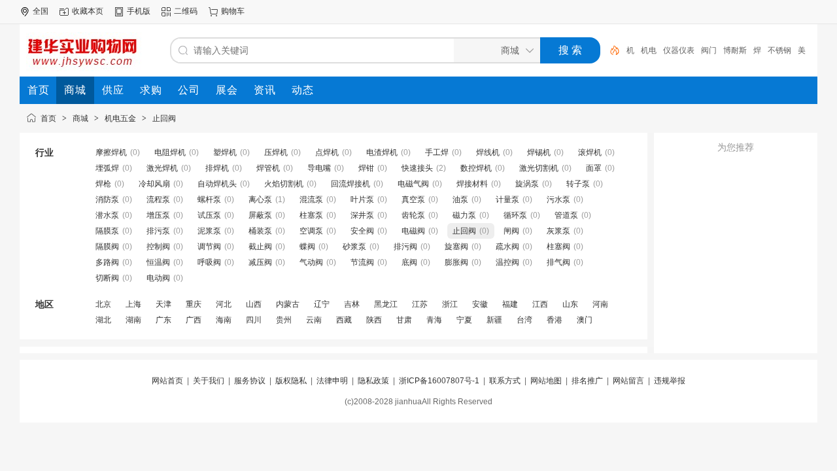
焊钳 (366, 168)
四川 (254, 319)
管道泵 (566, 215)
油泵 (460, 199)
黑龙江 (386, 304)
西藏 (344, 319)
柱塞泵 (311, 215)
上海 (133, 304)
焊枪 (103, 183)
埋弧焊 (107, 168)
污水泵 (558, 199)
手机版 (138, 11)
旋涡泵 (527, 183)
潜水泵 (107, 215)
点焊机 (327, 152)
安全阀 (362, 231)
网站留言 (628, 380)
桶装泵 (260, 231)
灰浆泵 (558, 231)
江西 (540, 304)
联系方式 (505, 380)
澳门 (584, 319)
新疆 (494, 319)
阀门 (709, 50)
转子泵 (578, 183)
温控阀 (507, 262)
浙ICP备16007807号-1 (439, 380)
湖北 (103, 319)
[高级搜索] (610, 50)
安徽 (480, 304)
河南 (600, 304)
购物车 (233, 11)
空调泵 (311, 231)
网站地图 (546, 380)
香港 (554, 319)
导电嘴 (319, 168)
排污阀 (405, 246)
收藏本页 (87, 11)
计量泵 (507, 199)
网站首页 (167, 380)
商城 (80, 118)
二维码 (185, 11)
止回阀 (164, 118)
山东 (570, 304)
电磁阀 (413, 231)
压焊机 (276, 152)
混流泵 (311, 199)
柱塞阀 (558, 246)
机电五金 (120, 118)
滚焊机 (590, 152)
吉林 (352, 304)
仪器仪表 (678, 50)
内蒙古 (287, 304)
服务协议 (249, 380)
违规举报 (669, 380)
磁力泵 (464, 215)
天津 (163, 304)
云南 (314, 319)
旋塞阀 (456, 246)
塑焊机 (225, 152)
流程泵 (158, 199)
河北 (223, 304)
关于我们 (208, 380)
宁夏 (464, 319)
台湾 (524, 319)
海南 (223, 319)
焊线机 (488, 152)
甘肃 (404, 319)
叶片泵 (362, 199)
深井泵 (362, 215)
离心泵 (260, 199)
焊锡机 (539, 152)
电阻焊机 (170, 152)
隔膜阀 (107, 246)
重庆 (193, 304)
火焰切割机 (283, 183)
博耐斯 (735, 50)
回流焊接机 (350, 183)
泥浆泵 (209, 231)
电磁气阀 (413, 183)
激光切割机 (538, 168)
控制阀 (158, 246)
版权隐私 (291, 380)
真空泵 (413, 199)
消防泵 (107, 199)
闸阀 (511, 231)
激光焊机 (162, 168)
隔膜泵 (107, 231)
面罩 (594, 168)
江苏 (420, 304)
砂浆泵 (354, 246)
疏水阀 (507, 246)
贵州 (284, 319)
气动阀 (311, 262)
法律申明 (332, 380)
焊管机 (268, 168)
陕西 (374, 319)
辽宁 (322, 304)
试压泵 (209, 215)
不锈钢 (779, 50)
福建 (510, 304)
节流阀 (362, 262)
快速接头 (417, 168)
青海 (434, 319)
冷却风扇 (154, 183)
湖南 (133, 319)
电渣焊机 (382, 152)
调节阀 (209, 246)
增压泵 (158, 215)
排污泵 (158, 231)
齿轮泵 (413, 215)
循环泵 (515, 215)
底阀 (409, 262)
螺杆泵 (209, 199)
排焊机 (217, 168)
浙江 (450, 304)
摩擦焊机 (111, 152)
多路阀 (107, 262)
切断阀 (107, 278)
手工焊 (437, 152)
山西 (254, 304)
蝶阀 (307, 246)
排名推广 (587, 380)
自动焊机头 (217, 183)
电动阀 (158, 278)
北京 (103, 304)
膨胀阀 (456, 262)
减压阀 (260, 262)
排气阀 (558, 262)
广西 (193, 319)
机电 (649, 50)
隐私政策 (373, 380)
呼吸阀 (209, 262)
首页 (48, 118)
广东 (163, 319)
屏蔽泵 (260, 215)
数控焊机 (476, 168)
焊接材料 (472, 183)
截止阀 (260, 246)
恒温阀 (158, 262)
